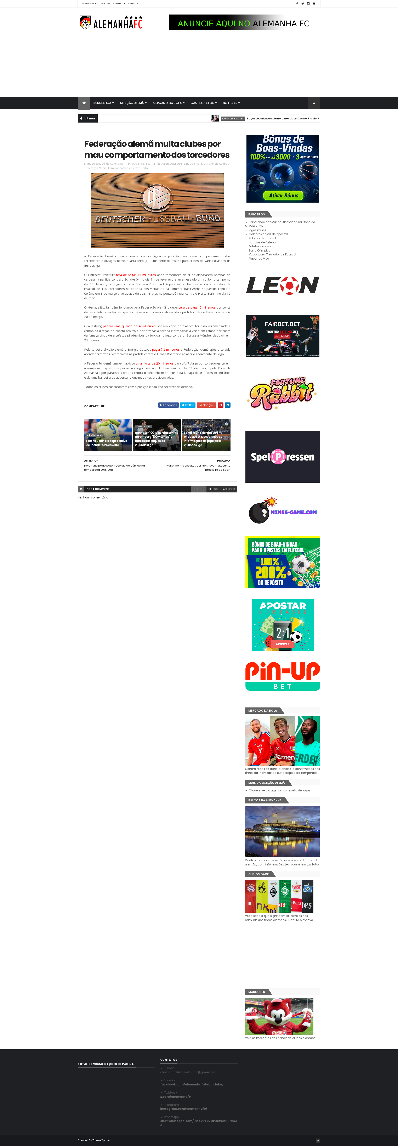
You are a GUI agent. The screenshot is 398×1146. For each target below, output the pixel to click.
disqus (213, 489)
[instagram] (308, 3)
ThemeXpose (100, 1140)
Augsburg (176, 163)
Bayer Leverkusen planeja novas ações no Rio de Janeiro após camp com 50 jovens (277, 118)
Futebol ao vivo (260, 246)
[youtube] (314, 3)
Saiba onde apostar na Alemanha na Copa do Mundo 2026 (280, 224)
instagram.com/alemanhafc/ (183, 1109)
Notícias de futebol (262, 242)
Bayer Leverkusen (203, 118)
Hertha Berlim (140, 168)
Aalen (165, 163)
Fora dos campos (119, 168)
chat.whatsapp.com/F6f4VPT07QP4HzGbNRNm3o (198, 1123)
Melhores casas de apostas (268, 234)
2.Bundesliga (94, 434)
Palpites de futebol (262, 238)
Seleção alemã (132, 103)
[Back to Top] (318, 1141)
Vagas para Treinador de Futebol (272, 254)
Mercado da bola (167, 103)
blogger (198, 489)
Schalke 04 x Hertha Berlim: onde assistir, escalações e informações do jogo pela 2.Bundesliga (203, 439)
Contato (119, 3)
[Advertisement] (199, 65)
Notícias (230, 103)
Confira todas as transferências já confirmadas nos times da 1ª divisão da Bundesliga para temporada (282, 771)
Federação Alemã (96, 168)
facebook (228, 489)
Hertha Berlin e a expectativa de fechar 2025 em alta (106, 443)
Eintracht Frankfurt (195, 163)
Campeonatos (202, 103)
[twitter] (302, 3)
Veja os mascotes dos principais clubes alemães (280, 1038)
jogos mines (257, 230)
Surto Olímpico (260, 250)
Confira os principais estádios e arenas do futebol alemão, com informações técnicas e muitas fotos (282, 862)
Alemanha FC (90, 3)
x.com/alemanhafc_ (176, 1097)
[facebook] (297, 3)
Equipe (105, 3)
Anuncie (133, 3)
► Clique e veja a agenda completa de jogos (277, 790)
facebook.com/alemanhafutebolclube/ (191, 1084)
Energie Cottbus (219, 163)
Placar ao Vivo (259, 258)
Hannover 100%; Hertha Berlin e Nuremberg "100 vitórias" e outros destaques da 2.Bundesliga (156, 439)
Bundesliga (102, 103)
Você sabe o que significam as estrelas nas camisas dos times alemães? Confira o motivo (279, 918)
